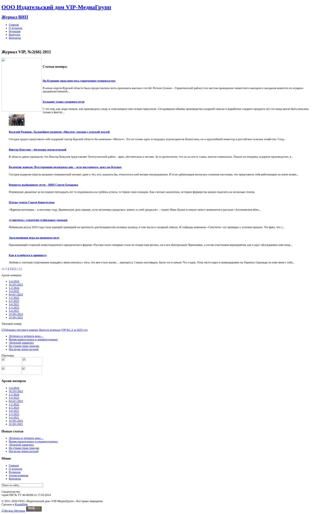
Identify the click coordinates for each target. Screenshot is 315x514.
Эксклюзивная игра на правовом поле (34, 237)
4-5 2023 (14, 301)
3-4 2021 (14, 310)
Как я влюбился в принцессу (28, 255)
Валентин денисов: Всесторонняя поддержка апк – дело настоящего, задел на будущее (65, 167)
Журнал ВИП (14, 17)
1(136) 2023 (16, 314)
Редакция (14, 31)
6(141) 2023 (16, 294)
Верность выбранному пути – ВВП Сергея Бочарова (43, 184)
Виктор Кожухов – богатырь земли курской (37, 149)
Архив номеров (18, 475)
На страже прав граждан (24, 346)
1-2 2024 (14, 287)
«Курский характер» (21, 342)
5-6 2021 (14, 304)
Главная (14, 24)
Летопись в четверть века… (26, 336)
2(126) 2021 (16, 317)
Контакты (15, 37)
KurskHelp (21, 504)
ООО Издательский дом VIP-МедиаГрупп (56, 7)
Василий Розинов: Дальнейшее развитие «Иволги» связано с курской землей (59, 131)
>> (20, 268)
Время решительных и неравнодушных (33, 339)
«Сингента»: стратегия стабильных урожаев (38, 220)
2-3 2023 (14, 307)
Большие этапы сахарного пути (63, 101)
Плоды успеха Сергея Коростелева (32, 202)
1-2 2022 (14, 297)
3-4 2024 (14, 281)
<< (3, 268)
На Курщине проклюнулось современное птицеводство (79, 80)
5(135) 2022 (16, 284)
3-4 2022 (14, 291)
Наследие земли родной (23, 349)
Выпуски (14, 34)
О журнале (15, 28)
